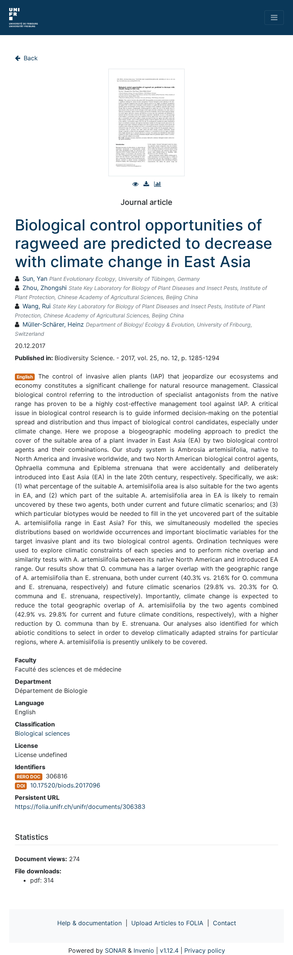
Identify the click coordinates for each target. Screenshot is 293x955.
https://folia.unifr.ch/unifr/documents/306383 (80, 806)
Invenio (144, 950)
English (25, 377)
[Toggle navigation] (274, 17)
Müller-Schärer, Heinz (53, 324)
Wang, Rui (37, 306)
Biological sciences (42, 733)
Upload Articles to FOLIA (167, 923)
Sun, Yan (35, 278)
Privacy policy (204, 950)
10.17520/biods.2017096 (65, 785)
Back (30, 58)
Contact (224, 923)
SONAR (115, 950)
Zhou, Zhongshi (45, 287)
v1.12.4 (169, 950)
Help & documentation (89, 923)
